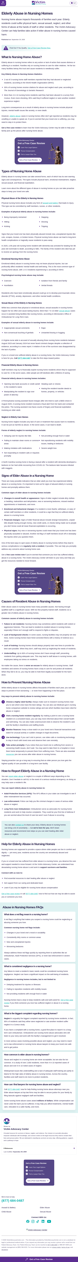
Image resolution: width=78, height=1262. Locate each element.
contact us (19, 825)
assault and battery (50, 203)
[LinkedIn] (44, 1221)
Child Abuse (6, 1212)
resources (10, 754)
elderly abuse (15, 116)
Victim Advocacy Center (39, 3)
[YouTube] (49, 1221)
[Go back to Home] (39, 1230)
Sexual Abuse (45, 1212)
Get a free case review (11, 894)
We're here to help (13, 1199)
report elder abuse (16, 776)
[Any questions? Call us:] (73, 3)
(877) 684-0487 (24, 358)
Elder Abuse (45, 1208)
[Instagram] (33, 1221)
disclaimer (5, 1249)
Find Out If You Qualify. (30, 48)
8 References (8, 1148)
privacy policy (56, 1247)
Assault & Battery (9, 1208)
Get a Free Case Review (41, 1259)
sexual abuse (64, 311)
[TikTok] (39, 1221)
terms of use (66, 1247)
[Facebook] (28, 1221)
